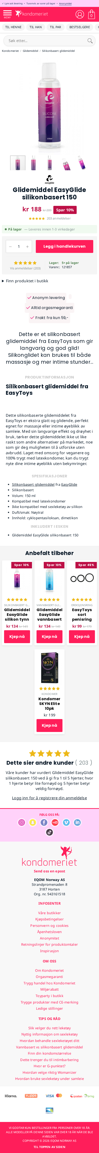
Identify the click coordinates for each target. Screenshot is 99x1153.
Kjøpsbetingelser (49, 919)
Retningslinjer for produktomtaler (49, 944)
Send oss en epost (49, 871)
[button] (4, 106)
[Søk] (90, 41)
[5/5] (17, 600)
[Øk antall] (27, 246)
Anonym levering (48, 297)
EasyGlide (69, 484)
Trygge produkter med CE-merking (49, 1002)
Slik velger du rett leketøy (49, 1028)
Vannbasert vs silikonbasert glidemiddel (49, 1047)
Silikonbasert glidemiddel (33, 484)
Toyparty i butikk (49, 995)
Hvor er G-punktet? (49, 1066)
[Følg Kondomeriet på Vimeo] (66, 825)
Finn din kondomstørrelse (49, 1053)
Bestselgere (79, 27)
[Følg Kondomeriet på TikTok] (49, 835)
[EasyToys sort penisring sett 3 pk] (82, 563)
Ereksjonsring (82, 605)
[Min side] (79, 14)
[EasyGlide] (49, 183)
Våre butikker (49, 913)
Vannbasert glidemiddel (55, 605)
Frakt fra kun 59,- (51, 317)
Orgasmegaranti (49, 976)
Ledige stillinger (49, 1008)
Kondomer (49, 694)
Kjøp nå (17, 636)
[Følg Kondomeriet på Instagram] (21, 825)
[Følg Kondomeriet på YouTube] (55, 825)
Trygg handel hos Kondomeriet (49, 983)
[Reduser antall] (10, 246)
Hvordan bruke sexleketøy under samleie (49, 1078)
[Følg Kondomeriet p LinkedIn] (77, 825)
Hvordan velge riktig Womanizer (49, 1072)
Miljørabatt (49, 989)
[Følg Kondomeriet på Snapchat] (32, 825)
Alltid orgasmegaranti (51, 307)
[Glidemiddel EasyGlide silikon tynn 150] (17, 563)
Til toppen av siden (49, 1147)
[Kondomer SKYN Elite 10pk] (49, 652)
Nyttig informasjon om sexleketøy (49, 1034)
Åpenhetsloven (49, 931)
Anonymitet (65, 3)
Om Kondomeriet (49, 970)
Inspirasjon (49, 951)
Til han (36, 27)
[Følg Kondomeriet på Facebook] (44, 825)
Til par (55, 27)
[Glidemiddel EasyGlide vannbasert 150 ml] (49, 563)
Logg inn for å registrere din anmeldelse (49, 798)
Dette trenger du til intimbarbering (49, 1059)
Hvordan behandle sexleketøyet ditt (49, 1040)
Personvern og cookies (49, 925)
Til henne (13, 27)
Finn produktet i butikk (27, 280)
